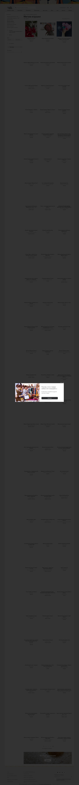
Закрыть (61, 382)
